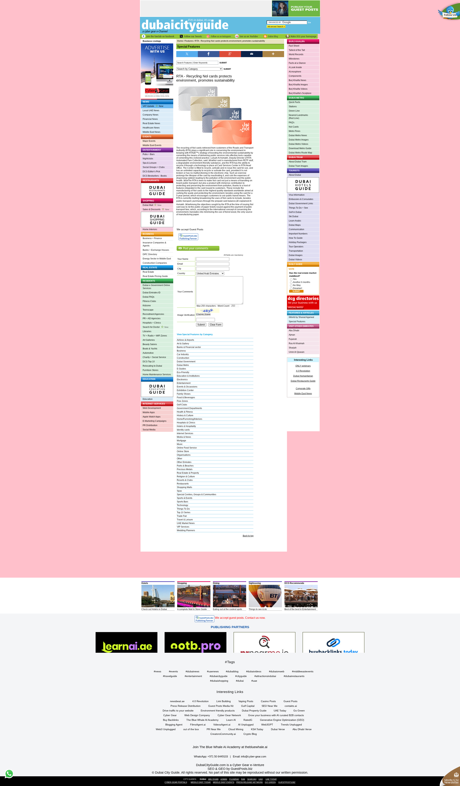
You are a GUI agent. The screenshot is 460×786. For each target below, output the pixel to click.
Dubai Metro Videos (298, 144)
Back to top (248, 536)
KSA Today (257, 729)
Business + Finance (152, 238)
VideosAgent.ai (221, 724)
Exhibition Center (185, 390)
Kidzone (147, 305)
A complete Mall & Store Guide (192, 609)
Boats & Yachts (150, 348)
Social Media (149, 429)
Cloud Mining (235, 729)
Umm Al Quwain (296, 352)
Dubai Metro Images (299, 139)
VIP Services (183, 527)
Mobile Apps (149, 412)
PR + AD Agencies (151, 318)
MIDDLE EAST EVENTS (223, 782)
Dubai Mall (152, 205)
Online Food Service (187, 448)
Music (180, 444)
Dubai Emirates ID (151, 292)
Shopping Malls (184, 487)
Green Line (294, 111)
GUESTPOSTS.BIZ (286, 782)
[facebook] (208, 54)
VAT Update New (153, 106)
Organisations (183, 455)
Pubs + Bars (149, 154)
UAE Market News (186, 523)
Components (295, 76)
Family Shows (183, 394)
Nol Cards (294, 127)
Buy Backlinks (171, 719)
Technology (182, 505)
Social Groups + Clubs (154, 167)
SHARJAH (251, 779)
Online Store (183, 451)
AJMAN (223, 779)
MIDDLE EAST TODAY (201, 782)
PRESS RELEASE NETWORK (249, 782)
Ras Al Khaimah (296, 343)
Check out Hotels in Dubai (154, 609)
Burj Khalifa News (297, 80)
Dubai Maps (295, 225)
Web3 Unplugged (166, 729)
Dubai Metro (183, 365)
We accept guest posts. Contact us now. (240, 617)
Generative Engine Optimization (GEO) (282, 719)
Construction (183, 358)
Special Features (297, 321)
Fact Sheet (294, 46)
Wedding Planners (186, 530)
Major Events (149, 141)
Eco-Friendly (183, 372)
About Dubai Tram (298, 161)
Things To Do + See (298, 208)
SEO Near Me (269, 705)
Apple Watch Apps (151, 416)
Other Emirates (184, 462)
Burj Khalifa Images (298, 84)
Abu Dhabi (294, 330)
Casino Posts (268, 701)
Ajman (292, 335)
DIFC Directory (150, 254)
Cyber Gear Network (229, 715)
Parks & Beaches (185, 465)
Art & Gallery (183, 343)
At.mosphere (295, 71)
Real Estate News (151, 123)
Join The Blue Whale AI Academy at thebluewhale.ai (230, 747)
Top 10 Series (183, 512)
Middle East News (151, 132)
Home (180, 41)
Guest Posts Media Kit (220, 705)
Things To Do (183, 509)
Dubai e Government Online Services (156, 287)
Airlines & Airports (185, 340)
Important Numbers (298, 233)
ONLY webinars (303, 366)
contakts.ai (291, 705)
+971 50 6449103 (218, 756)
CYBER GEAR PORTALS (176, 782)
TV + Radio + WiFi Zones (155, 335)
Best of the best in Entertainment (300, 609)
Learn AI (231, 719)
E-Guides (181, 368)
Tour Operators (296, 246)
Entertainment (183, 383)
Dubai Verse (278, 729)
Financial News (150, 119)
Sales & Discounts (156, 209)
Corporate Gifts (303, 388)
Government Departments (189, 408)
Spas (179, 491)
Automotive (148, 353)
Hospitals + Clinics (152, 323)
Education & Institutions (188, 376)
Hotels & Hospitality (186, 426)
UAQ (261, 779)
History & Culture (185, 415)
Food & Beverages (186, 397)
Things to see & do (258, 609)
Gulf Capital (247, 705)
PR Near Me (214, 729)
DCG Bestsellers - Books (155, 176)
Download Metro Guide (300, 148)
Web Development (152, 408)
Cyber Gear (170, 715)
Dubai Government (186, 361)
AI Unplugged (246, 724)
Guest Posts (290, 701)
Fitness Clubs (149, 301)
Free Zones (182, 401)
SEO (211, 769)
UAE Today (280, 710)
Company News (150, 115)
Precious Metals (184, 469)
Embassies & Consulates (301, 199)
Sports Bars (182, 501)
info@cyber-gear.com (253, 756)
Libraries (147, 331)
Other (179, 458)
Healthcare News (151, 127)
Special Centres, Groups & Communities (196, 494)
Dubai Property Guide (254, 710)
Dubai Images (295, 255)
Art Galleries (149, 340)
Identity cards (183, 430)
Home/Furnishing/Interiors (189, 419)
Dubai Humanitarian (303, 376)
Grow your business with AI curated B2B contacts (276, 715)
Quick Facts (294, 102)
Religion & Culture (186, 476)
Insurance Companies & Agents (154, 244)
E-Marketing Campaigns (154, 421)
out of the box (191, 729)
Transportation (296, 251)
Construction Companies (155, 263)
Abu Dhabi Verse (302, 729)
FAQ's (291, 122)
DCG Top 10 (149, 361)
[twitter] (187, 54)
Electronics (182, 379)
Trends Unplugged (291, 724)
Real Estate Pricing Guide (155, 276)
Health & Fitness (185, 412)
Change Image (203, 314)
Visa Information (297, 195)
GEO (222, 769)
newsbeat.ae (177, 701)
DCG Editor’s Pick (151, 171)
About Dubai (295, 175)
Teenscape (148, 310)
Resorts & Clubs (185, 480)
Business (181, 351)
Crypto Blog (250, 733)
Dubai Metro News (298, 135)
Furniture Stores (150, 370)
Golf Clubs (182, 404)
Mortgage (181, 440)
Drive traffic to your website (178, 710)
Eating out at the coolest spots (227, 609)
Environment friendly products (218, 710)
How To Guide (296, 238)
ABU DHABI (213, 779)
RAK (243, 779)
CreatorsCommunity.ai (223, 733)
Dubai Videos (295, 259)
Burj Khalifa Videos (298, 89)
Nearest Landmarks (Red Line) (298, 116)
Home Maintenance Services (157, 374)
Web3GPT (267, 724)
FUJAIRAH (234, 779)
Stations (293, 106)
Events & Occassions (187, 386)
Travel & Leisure (185, 519)
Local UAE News (151, 110)
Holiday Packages (298, 242)
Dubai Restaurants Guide (303, 381)
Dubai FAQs (148, 297)
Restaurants (183, 483)
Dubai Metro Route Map (300, 152)
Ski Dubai (293, 216)
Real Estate (148, 272)
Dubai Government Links (301, 203)
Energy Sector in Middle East (157, 258)
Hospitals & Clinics (186, 422)
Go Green (299, 710)
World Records (296, 54)
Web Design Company (197, 715)
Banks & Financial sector (189, 347)
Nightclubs (148, 158)
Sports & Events (184, 498)
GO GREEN (270, 782)
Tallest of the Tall (297, 50)
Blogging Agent (173, 724)
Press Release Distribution (186, 705)
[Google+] (230, 54)
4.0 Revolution (303, 371)
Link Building (223, 701)
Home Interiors (150, 229)
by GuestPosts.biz (239, 769)
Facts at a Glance (297, 63)
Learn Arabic (295, 220)
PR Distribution (150, 425)
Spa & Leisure (150, 163)
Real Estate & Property (188, 473)
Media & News (184, 437)
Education (148, 399)
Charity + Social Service (154, 357)
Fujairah (293, 339)
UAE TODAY (271, 779)
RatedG (247, 719)
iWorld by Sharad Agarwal (301, 317)
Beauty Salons (150, 344)
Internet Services (185, 433)
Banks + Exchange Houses (156, 250)
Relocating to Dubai (152, 366)
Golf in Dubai (295, 212)
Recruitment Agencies (153, 314)
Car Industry (183, 354)
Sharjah (292, 347)
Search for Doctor (155, 327)
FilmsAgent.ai (198, 724)
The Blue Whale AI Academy (202, 719)
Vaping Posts (245, 701)
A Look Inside (295, 67)
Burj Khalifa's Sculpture (300, 93)
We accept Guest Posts (190, 229)
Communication (296, 229)
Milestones (294, 58)
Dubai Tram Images (298, 166)
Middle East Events (152, 145)
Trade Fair (182, 516)
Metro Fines (294, 131)
